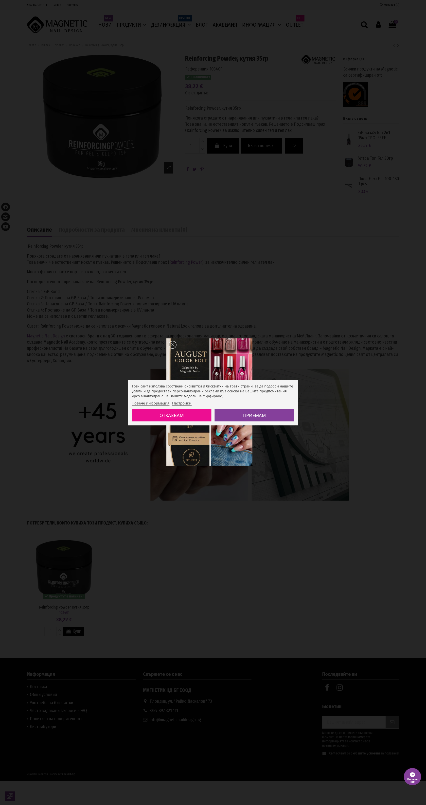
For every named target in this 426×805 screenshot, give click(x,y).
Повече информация (150, 403)
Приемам (254, 415)
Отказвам (172, 415)
